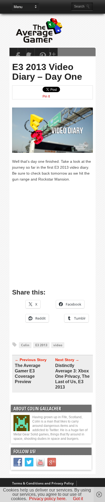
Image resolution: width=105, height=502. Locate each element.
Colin (25, 345)
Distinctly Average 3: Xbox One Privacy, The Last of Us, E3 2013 (72, 376)
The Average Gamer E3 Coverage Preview (27, 373)
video (57, 345)
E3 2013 (41, 345)
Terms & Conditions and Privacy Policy (43, 483)
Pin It (46, 96)
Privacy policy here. (47, 498)
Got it (78, 498)
